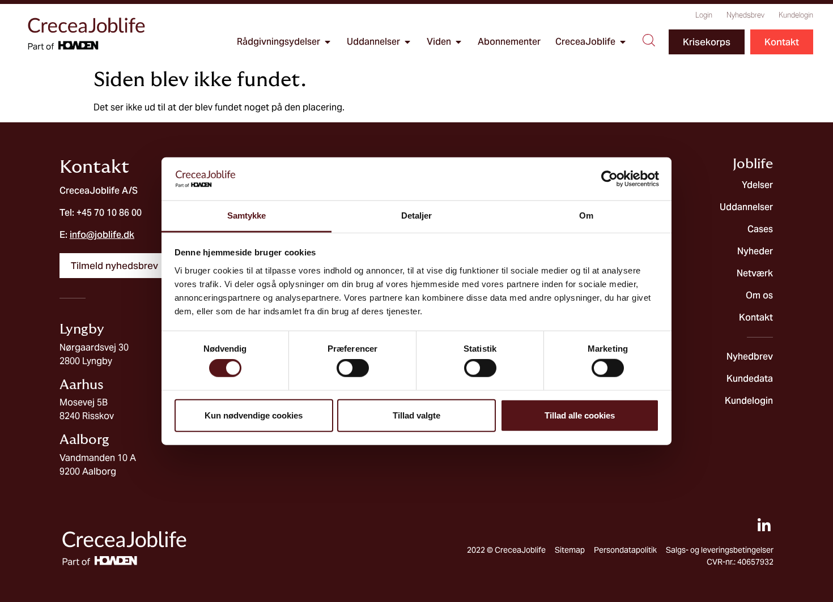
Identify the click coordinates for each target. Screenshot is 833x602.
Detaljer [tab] (416, 215)
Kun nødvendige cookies (254, 415)
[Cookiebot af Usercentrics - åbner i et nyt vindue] (609, 178)
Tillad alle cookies (580, 415)
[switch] (353, 368)
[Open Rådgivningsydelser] (327, 42)
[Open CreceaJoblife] (622, 42)
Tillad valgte (416, 415)
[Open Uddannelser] (407, 42)
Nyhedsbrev (745, 15)
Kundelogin (796, 15)
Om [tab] (586, 215)
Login (703, 15)
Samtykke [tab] (246, 215)
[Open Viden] (458, 42)
